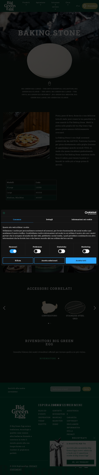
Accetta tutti (81, 260)
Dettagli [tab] (49, 219)
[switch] (37, 251)
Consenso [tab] (17, 219)
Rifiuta (18, 260)
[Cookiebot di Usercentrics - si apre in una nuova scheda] (85, 213)
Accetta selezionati (50, 260)
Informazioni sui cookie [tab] (82, 219)
